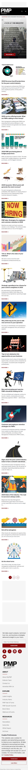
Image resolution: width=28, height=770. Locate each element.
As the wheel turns (8, 561)
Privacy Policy (3, 769)
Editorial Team (7, 680)
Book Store (6, 709)
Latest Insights (7, 696)
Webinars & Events (8, 712)
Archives (5, 731)
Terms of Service (10, 769)
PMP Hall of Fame (8, 702)
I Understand (14, 758)
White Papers (6, 728)
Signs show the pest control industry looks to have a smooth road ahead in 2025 (14, 461)
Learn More (14, 763)
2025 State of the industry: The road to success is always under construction (14, 497)
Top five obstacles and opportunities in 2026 (12, 19)
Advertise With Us (8, 686)
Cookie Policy (8, 755)
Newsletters (6, 722)
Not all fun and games (9, 530)
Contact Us (6, 683)
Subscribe (14, 645)
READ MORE (9, 54)
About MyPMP (7, 677)
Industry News (7, 699)
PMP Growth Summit (9, 706)
